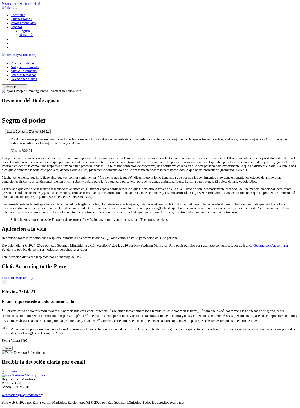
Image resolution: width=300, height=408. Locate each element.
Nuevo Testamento (24, 71)
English (24, 31)
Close (7, 348)
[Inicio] (7, 8)
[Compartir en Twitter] (21, 86)
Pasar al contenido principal (21, 3)
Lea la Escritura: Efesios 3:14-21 (28, 131)
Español (16, 27)
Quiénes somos (21, 19)
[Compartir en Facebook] (24, 86)
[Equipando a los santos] (3, 109)
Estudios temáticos (23, 75)
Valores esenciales (23, 23)
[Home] (23, 375)
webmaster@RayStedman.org (22, 395)
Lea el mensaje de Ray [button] (17, 278)
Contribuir (18, 15)
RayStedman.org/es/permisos (268, 245)
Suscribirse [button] (9, 371)
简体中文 (26, 35)
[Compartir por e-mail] (18, 86)
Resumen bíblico (22, 63)
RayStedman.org (24, 55)
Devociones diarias (24, 79)
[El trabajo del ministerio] (3, 131)
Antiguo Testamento (25, 67)
